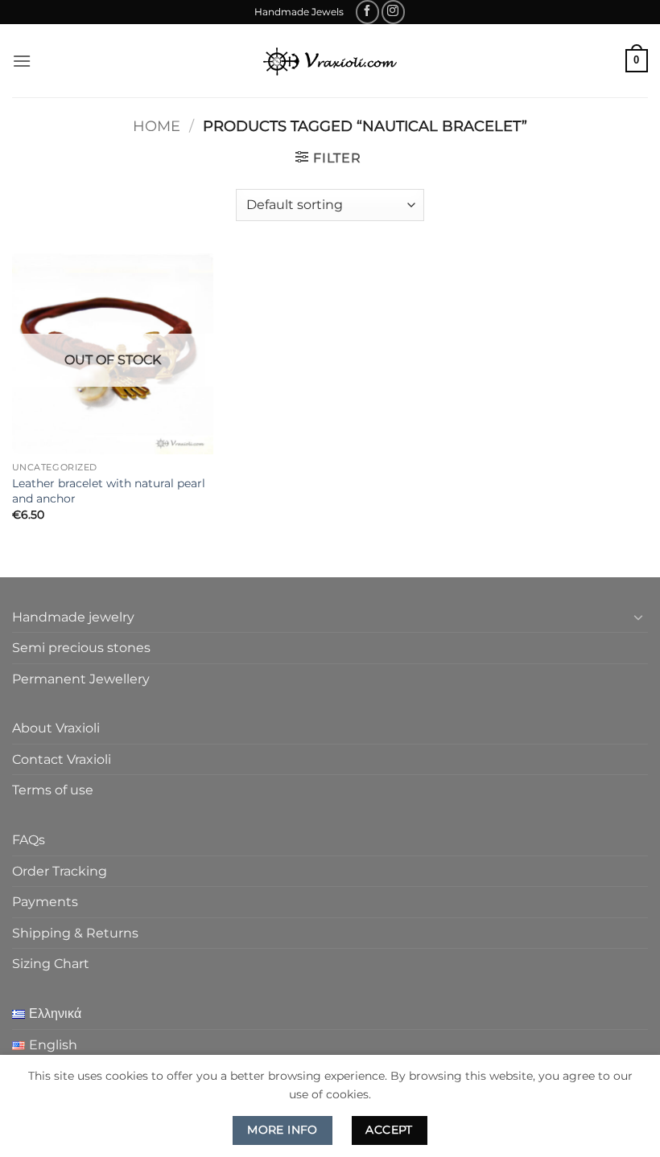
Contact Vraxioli (61, 759)
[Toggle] (638, 616)
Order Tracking (59, 871)
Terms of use (52, 790)
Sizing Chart (50, 963)
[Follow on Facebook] (367, 11)
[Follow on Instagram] (393, 11)
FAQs (28, 839)
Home (156, 126)
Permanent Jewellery (81, 679)
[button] (21, 60)
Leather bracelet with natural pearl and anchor (108, 491)
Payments (45, 901)
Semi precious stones (81, 647)
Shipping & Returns (75, 933)
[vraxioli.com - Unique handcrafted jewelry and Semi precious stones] (330, 61)
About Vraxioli (56, 728)
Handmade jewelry (73, 617)
